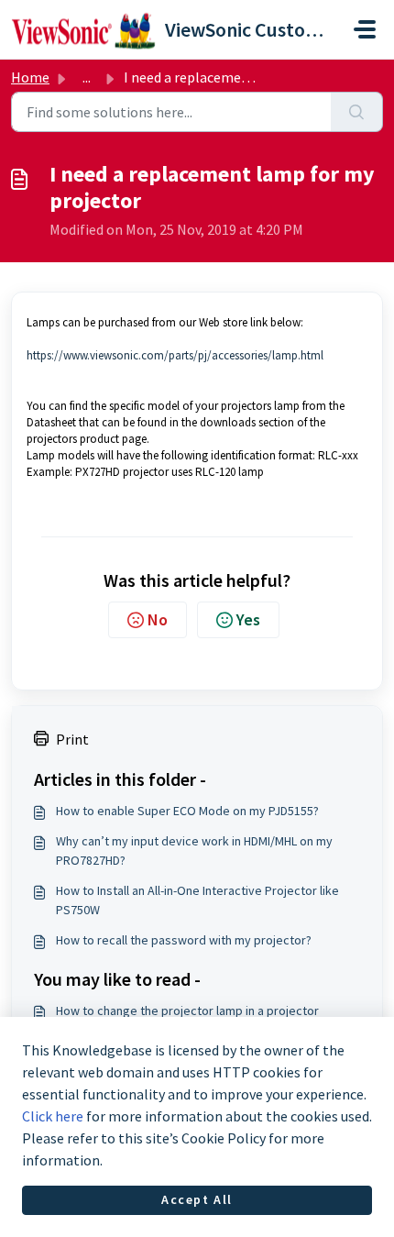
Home (30, 77)
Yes (248, 619)
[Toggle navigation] (364, 29)
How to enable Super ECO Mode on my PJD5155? (187, 810)
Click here (52, 1116)
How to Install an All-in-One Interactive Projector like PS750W (197, 900)
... (86, 77)
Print (72, 739)
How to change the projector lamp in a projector (187, 1010)
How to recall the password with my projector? (184, 940)
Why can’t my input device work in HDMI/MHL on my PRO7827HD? (194, 850)
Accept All (197, 1199)
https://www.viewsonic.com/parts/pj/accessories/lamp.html (175, 355)
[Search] (357, 112)
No (158, 619)
